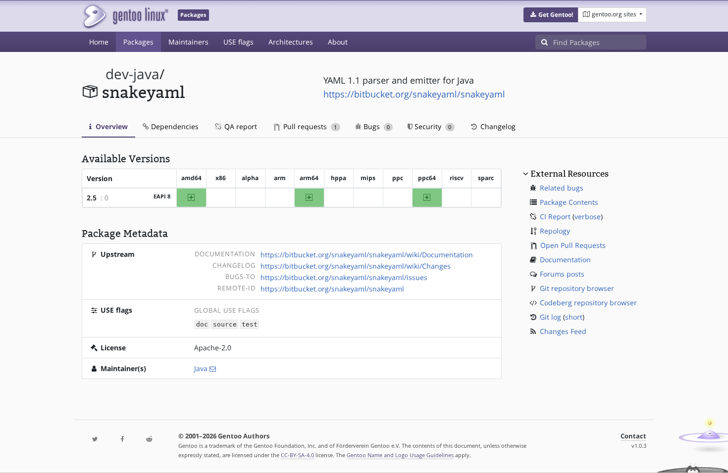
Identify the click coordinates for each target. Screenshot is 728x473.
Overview (111, 126)
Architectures (290, 42)
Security (432, 126)
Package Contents (569, 202)
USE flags (238, 42)
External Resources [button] (569, 174)
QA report (239, 126)
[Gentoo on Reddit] (149, 439)
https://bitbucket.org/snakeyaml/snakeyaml (414, 94)
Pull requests (309, 126)
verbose (587, 216)
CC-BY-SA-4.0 (297, 455)
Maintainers (188, 42)
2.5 (92, 197)
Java (201, 368)
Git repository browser (577, 288)
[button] (550, 14)
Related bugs (561, 187)
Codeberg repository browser (588, 302)
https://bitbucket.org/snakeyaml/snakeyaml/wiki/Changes (355, 266)
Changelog (497, 126)
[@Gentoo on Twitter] (95, 439)
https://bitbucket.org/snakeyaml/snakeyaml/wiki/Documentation (366, 254)
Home (98, 42)
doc (202, 324)
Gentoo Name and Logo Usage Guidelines (400, 455)
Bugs (376, 126)
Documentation (565, 259)
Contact (633, 436)
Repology (555, 231)
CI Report (555, 216)
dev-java (132, 74)
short (573, 317)
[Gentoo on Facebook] (121, 439)
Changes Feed (563, 331)
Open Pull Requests (573, 245)
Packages (138, 42)
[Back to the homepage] (125, 16)
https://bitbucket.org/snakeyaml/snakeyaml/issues (343, 277)
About (338, 42)
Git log (550, 317)
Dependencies (174, 126)
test (250, 324)
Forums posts (562, 274)
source (225, 324)
